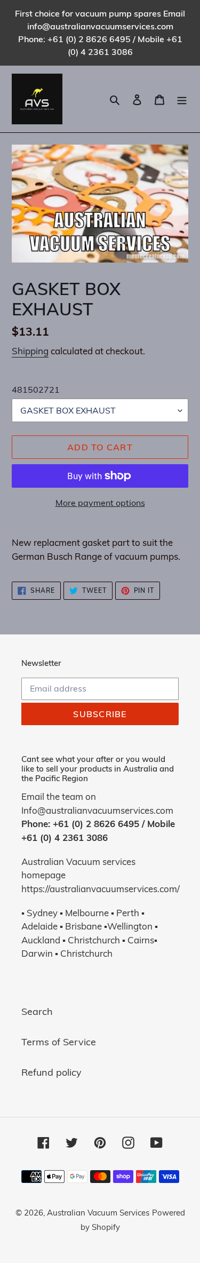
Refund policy (51, 1072)
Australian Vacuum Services (98, 1213)
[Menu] (182, 99)
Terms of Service (58, 1042)
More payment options (100, 502)
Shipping (30, 350)
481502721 (36, 389)
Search (37, 1011)
